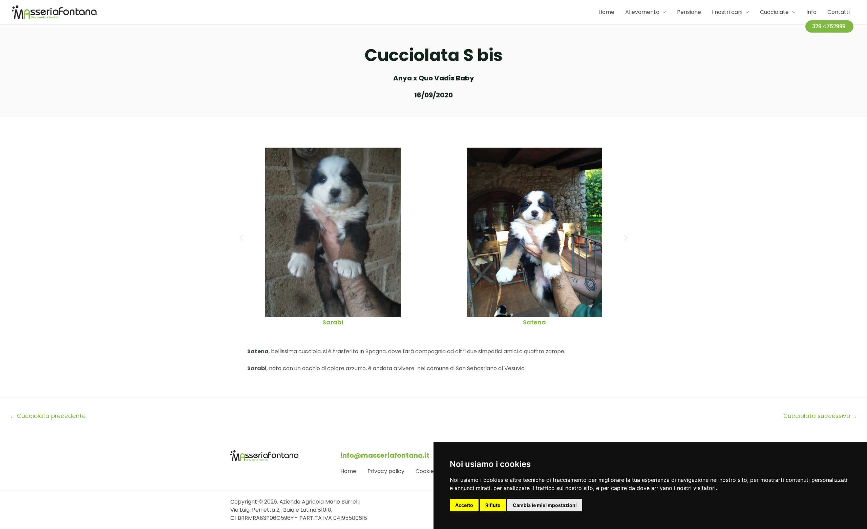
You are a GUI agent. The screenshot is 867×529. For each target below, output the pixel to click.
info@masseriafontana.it (384, 455)
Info (811, 12)
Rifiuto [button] (493, 505)
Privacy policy (385, 471)
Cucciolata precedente (47, 416)
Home (606, 12)
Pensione (689, 12)
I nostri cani (727, 12)
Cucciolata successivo (820, 416)
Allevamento (642, 12)
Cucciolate (774, 12)
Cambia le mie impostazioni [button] (545, 505)
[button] (241, 237)
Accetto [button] (464, 505)
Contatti (838, 12)
